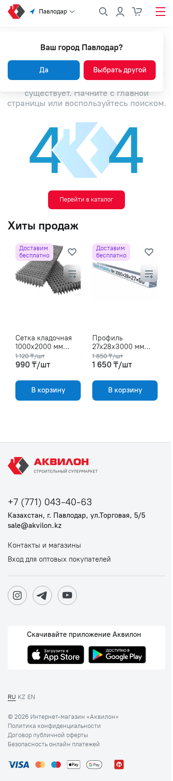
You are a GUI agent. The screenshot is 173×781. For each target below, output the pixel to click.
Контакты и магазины (44, 545)
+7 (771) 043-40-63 (50, 502)
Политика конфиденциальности (54, 726)
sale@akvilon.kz (35, 526)
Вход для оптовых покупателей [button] (59, 559)
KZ (21, 696)
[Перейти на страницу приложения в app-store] (56, 655)
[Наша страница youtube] (67, 595)
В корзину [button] (48, 390)
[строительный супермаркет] (16, 11)
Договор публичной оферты (48, 735)
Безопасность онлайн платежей (54, 744)
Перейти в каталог (86, 199)
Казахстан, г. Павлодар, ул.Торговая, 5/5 (76, 516)
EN (31, 696)
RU (12, 696)
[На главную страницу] (54, 465)
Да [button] (44, 70)
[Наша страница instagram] (17, 595)
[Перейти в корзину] (137, 11)
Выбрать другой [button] (120, 70)
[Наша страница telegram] (42, 595)
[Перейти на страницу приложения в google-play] (117, 655)
